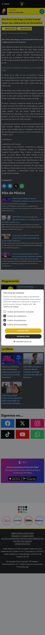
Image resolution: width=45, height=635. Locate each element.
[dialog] (22, 317)
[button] (22, 341)
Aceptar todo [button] (23, 331)
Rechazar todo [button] (23, 336)
